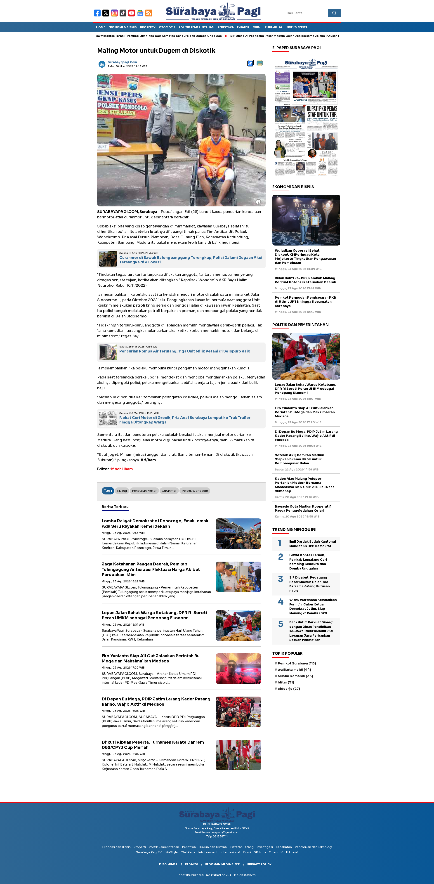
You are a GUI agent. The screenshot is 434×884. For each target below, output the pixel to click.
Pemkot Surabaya (297, 663)
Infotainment (208, 852)
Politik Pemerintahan (196, 27)
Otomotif (167, 27)
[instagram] (115, 16)
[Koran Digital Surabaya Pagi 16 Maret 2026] (306, 117)
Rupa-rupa (273, 27)
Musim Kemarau (295, 676)
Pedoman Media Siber (222, 864)
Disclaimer (168, 864)
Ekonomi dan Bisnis (116, 847)
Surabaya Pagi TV (149, 852)
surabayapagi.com (122, 62)
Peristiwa (226, 27)
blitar (286, 683)
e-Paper (243, 27)
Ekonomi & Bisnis (122, 27)
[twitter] (106, 16)
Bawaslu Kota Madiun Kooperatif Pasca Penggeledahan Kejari (303, 508)
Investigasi (265, 847)
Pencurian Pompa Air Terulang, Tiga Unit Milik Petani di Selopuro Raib (184, 351)
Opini (257, 27)
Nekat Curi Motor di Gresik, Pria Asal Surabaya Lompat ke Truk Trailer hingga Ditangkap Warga (184, 420)
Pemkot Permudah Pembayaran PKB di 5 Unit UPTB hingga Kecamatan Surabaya (305, 302)
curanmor (169, 491)
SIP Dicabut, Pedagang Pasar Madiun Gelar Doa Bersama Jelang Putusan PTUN (254, 36)
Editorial (292, 852)
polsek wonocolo (195, 491)
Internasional (230, 852)
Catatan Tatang (242, 847)
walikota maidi (294, 670)
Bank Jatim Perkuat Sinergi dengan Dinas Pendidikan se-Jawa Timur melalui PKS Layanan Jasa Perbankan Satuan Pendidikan (311, 631)
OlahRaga (188, 852)
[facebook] (98, 16)
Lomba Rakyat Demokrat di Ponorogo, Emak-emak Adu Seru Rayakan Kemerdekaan (155, 523)
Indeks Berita (296, 27)
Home (100, 27)
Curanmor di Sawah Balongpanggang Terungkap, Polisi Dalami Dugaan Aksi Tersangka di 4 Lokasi (190, 260)
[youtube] (132, 16)
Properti (140, 847)
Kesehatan (284, 847)
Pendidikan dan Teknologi (313, 847)
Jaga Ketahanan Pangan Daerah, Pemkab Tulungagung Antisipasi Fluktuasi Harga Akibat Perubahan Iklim (151, 569)
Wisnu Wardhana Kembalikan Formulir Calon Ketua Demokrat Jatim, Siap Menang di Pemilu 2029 (313, 606)
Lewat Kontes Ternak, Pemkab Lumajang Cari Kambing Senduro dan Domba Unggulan (124, 36)
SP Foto (260, 852)
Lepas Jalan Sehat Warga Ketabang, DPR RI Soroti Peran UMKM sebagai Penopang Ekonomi (154, 615)
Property (148, 27)
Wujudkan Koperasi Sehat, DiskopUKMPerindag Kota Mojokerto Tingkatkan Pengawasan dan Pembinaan (305, 256)
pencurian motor (144, 491)
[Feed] (149, 16)
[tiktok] (124, 16)
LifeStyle (171, 852)
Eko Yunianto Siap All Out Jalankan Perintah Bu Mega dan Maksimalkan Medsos (151, 658)
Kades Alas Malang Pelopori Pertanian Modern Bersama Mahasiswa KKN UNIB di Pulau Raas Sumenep (305, 485)
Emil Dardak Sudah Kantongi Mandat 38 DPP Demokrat (312, 544)
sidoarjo (289, 689)
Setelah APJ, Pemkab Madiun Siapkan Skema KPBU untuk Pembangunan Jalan (299, 459)
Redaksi (191, 864)
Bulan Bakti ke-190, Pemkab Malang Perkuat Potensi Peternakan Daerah (305, 280)
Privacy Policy (259, 864)
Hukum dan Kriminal (213, 847)
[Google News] (141, 16)
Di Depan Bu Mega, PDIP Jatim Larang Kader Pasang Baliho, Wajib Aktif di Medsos (156, 702)
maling (122, 491)
